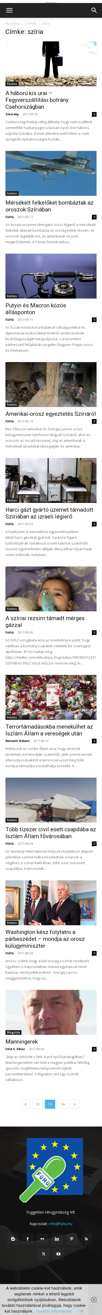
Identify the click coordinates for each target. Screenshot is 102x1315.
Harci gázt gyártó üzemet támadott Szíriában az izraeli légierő (49, 513)
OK (81, 1311)
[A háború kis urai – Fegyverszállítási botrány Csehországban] (51, 63)
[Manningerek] (51, 1012)
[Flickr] (42, 1239)
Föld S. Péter (15, 1049)
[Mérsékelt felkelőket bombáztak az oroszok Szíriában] (51, 173)
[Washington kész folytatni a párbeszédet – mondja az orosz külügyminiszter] (51, 902)
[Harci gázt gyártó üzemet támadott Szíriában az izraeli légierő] (51, 480)
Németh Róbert (17, 741)
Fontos (12, 84)
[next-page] (74, 1104)
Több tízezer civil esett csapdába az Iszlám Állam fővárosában (50, 833)
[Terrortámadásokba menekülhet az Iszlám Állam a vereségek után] (51, 697)
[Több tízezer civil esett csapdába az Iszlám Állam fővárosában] (51, 800)
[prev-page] (25, 1104)
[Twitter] (43, 1254)
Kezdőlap (12, 23)
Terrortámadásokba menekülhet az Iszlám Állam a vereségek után (49, 730)
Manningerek (21, 1041)
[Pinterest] (71, 1239)
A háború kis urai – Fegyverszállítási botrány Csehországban (37, 100)
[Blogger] (13, 1239)
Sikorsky (12, 114)
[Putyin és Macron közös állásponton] (51, 276)
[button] (9, 10)
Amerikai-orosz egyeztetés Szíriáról (50, 414)
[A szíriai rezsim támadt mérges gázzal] (51, 588)
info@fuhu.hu (60, 1223)
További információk (54, 1311)
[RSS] (86, 1239)
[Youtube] (58, 1254)
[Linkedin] (57, 1239)
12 (37, 1104)
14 (62, 1104)
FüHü (9, 217)
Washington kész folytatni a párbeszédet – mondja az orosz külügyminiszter (45, 939)
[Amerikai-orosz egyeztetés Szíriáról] (51, 384)
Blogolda (13, 1032)
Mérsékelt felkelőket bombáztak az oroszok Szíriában (49, 206)
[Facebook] (27, 1239)
